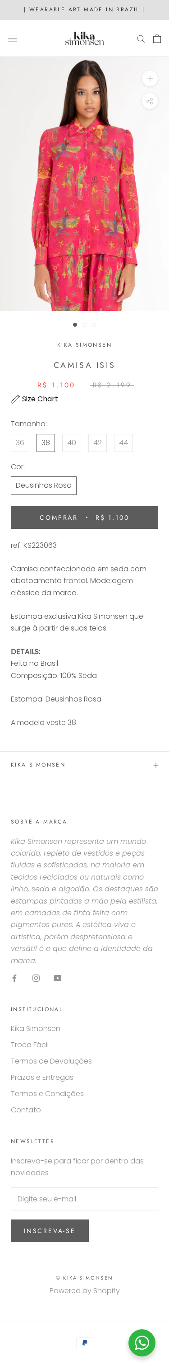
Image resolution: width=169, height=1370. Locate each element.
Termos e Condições (47, 1093)
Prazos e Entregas (42, 1077)
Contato (26, 1110)
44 (123, 443)
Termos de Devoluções (51, 1061)
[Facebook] (14, 978)
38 (45, 443)
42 (97, 443)
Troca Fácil (30, 1045)
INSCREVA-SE (50, 1230)
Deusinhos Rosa (44, 485)
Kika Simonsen (38, 765)
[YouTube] (57, 978)
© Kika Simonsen (84, 1277)
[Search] (141, 38)
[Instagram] (36, 978)
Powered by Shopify (85, 1290)
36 (20, 443)
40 (71, 443)
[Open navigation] (12, 38)
